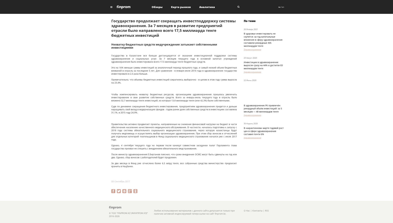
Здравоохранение (252, 49)
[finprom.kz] (123, 7)
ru (279, 7)
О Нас (247, 210)
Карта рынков (181, 7)
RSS (267, 210)
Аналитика (207, 7)
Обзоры (157, 7)
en (283, 7)
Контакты (257, 210)
